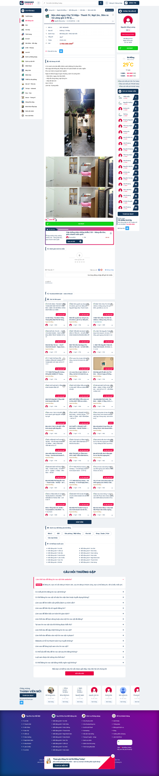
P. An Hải (25, 721)
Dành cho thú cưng (89, 743)
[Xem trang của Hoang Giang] (70, 460)
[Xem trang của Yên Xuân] (94, 352)
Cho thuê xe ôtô (88, 721)
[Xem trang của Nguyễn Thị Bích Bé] (70, 325)
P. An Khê (26, 750)
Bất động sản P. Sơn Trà (55, 560)
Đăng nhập (110, 270)
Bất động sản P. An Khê (88, 548)
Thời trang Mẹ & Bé (89, 747)
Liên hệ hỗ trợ (117, 737)
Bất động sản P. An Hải (55, 548)
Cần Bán (82, 10)
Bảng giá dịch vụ (118, 727)
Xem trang (51, 701)
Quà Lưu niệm (87, 740)
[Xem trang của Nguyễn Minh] (70, 406)
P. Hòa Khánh (27, 743)
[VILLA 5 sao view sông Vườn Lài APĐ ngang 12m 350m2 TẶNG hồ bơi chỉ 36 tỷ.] (103, 472)
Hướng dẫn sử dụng (119, 734)
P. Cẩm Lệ (26, 734)
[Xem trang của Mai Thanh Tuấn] (46, 325)
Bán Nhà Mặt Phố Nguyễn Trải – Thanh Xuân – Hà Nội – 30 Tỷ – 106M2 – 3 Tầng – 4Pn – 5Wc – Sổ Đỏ (55, 481)
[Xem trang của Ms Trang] (94, 379)
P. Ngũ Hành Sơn (28, 740)
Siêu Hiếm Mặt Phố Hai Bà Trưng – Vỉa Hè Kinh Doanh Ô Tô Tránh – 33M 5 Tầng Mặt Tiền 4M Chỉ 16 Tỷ (54, 454)
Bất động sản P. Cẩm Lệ (55, 551)
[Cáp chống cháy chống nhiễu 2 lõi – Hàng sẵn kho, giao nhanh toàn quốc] (54, 237)
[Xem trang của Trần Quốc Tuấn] (94, 406)
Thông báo (116, 724)
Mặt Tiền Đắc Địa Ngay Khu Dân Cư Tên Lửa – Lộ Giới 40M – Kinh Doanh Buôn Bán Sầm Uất (79, 346)
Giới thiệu (116, 721)
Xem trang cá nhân (128, 34)
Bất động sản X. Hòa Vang (89, 562)
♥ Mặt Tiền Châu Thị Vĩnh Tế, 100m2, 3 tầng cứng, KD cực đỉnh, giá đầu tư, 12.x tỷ (102, 319)
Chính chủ (63, 40)
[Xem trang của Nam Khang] (70, 379)
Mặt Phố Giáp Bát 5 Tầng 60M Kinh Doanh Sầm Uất (54, 400)
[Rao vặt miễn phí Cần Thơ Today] (128, 81)
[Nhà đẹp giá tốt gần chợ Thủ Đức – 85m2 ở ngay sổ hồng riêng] (103, 363)
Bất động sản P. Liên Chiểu (56, 557)
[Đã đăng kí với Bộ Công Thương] (124, 743)
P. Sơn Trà (26, 730)
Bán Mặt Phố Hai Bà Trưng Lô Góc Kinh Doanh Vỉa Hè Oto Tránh (78, 509)
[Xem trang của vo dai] (70, 515)
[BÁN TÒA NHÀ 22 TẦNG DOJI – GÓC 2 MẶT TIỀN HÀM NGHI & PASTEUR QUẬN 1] (79, 445)
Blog (114, 730)
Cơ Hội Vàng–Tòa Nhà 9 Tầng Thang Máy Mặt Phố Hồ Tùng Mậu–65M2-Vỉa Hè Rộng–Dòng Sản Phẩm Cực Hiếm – (54, 319)
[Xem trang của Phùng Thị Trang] (70, 433)
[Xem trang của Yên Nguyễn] (94, 325)
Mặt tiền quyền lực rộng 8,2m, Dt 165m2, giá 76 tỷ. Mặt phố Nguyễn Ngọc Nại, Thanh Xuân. (79, 319)
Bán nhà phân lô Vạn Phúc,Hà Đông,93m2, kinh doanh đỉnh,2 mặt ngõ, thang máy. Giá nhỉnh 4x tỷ (103, 427)
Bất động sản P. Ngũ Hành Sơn (90, 557)
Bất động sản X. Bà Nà (55, 562)
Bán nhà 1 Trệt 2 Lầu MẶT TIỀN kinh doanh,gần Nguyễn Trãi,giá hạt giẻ (55, 427)
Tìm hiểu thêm (130, 224)
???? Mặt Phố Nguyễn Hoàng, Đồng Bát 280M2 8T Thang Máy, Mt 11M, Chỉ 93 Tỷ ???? (55, 373)
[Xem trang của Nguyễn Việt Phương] (46, 379)
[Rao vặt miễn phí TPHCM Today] (129, 84)
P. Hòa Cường (27, 737)
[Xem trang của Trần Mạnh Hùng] (46, 488)
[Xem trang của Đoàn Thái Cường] (46, 406)
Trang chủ (51, 10)
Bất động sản (73, 10)
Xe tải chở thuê (88, 727)
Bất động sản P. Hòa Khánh (56, 555)
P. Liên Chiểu (27, 747)
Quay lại (109, 10)
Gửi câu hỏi (79, 673)
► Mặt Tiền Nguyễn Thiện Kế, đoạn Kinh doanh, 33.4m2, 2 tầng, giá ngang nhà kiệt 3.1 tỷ (103, 346)
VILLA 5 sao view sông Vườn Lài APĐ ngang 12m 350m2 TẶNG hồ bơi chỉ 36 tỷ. (103, 481)
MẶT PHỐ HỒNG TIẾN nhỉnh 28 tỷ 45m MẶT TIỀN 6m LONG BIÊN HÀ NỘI (79, 400)
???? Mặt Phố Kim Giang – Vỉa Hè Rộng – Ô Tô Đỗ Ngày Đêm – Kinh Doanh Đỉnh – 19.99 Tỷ (79, 481)
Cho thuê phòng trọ (89, 724)
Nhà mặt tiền (92, 10)
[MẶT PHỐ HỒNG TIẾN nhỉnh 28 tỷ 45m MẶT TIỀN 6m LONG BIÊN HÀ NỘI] (79, 390)
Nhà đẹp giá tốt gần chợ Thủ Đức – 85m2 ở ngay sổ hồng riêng (102, 373)
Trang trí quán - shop (89, 737)
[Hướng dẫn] (38, 3)
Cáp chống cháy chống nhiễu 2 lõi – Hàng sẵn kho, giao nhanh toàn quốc (86, 233)
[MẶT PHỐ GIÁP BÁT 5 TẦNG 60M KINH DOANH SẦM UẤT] (55, 390)
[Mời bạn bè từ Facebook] (127, 228)
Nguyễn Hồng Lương (128, 27)
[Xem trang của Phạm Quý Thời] (46, 515)
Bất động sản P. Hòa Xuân (89, 555)
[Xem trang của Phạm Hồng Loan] (94, 460)
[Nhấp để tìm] (101, 3)
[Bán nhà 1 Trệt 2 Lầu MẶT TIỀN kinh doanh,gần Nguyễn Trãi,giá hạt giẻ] (55, 417)
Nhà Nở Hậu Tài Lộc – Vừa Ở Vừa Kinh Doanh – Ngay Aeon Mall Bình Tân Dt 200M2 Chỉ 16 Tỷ (55, 346)
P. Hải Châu (26, 727)
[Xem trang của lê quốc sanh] (46, 433)
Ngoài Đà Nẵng (61, 10)
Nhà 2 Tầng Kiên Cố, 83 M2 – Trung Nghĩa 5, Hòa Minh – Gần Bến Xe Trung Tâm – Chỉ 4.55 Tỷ (55, 509)
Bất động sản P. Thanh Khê (89, 560)
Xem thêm (79, 522)
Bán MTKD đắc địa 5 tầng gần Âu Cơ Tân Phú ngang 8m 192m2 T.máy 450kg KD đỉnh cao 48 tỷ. (102, 454)
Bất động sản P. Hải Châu (89, 551)
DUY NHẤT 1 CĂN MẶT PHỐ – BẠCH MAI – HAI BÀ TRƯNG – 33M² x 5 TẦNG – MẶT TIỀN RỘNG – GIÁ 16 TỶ (78, 427)
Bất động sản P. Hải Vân (55, 553)
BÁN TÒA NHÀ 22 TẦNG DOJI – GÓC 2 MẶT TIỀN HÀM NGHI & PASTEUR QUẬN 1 (78, 454)
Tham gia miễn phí (61, 765)
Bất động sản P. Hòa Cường (89, 553)
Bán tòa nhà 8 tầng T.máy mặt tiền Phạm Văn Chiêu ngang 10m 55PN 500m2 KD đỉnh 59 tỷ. (103, 509)
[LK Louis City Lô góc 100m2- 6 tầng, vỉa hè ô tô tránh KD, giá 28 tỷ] (79, 363)
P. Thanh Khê (27, 724)
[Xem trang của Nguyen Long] (94, 433)
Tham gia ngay (128, 214)
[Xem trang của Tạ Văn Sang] (46, 352)
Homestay (86, 730)
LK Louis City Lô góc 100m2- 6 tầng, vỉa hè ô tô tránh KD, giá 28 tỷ (79, 373)
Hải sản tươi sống (88, 734)
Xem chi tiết (71, 241)
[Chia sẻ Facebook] (61, 51)
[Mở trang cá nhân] (120, 97)
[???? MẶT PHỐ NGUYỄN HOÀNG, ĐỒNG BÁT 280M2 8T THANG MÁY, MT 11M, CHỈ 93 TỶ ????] (55, 363)
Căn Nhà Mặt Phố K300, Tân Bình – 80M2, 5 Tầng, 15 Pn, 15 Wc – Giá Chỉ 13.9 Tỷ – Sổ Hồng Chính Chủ (103, 400)
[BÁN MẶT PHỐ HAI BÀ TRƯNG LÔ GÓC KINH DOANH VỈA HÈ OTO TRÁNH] (79, 499)
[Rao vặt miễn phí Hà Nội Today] (129, 86)
